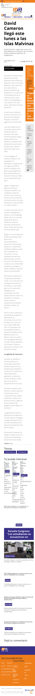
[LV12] (4, 651)
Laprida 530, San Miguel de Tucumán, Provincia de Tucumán (12, 692)
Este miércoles (8, 628)
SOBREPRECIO (24, 475)
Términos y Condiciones (6, 688)
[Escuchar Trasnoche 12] (31, 16)
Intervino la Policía (10, 556)
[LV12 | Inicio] (33, 658)
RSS (26, 678)
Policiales (9, 663)
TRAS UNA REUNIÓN (17, 474)
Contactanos (28, 663)
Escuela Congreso (15, 666)
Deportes (9, 666)
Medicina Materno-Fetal (15, 675)
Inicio (2, 663)
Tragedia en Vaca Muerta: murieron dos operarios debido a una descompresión (10, 484)
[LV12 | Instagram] (27, 652)
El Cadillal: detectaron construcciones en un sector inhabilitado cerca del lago (17, 585)
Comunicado (19, 525)
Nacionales (4, 672)
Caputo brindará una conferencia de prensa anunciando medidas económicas (17, 633)
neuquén (7, 471)
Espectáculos (10, 669)
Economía (4, 674)
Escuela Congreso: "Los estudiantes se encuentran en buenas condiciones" (19, 535)
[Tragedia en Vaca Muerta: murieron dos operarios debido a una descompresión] (7, 473)
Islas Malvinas (22, 452)
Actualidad (4, 669)
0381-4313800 (19, 693)
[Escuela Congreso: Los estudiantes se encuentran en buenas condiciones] (19, 517)
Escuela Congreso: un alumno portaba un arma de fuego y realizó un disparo (18, 561)
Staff (26, 666)
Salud (8, 674)
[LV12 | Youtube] (30, 652)
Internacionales (11, 672)
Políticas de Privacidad (17, 688)
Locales (3, 666)
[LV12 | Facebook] (27, 649)
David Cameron (10, 452)
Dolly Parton (14, 670)
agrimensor (16, 682)
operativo (7, 580)
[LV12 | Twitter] (30, 649)
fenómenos (16, 679)
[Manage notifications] (31, 692)
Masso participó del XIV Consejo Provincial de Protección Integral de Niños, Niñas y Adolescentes (18, 610)
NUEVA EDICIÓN (8, 604)
